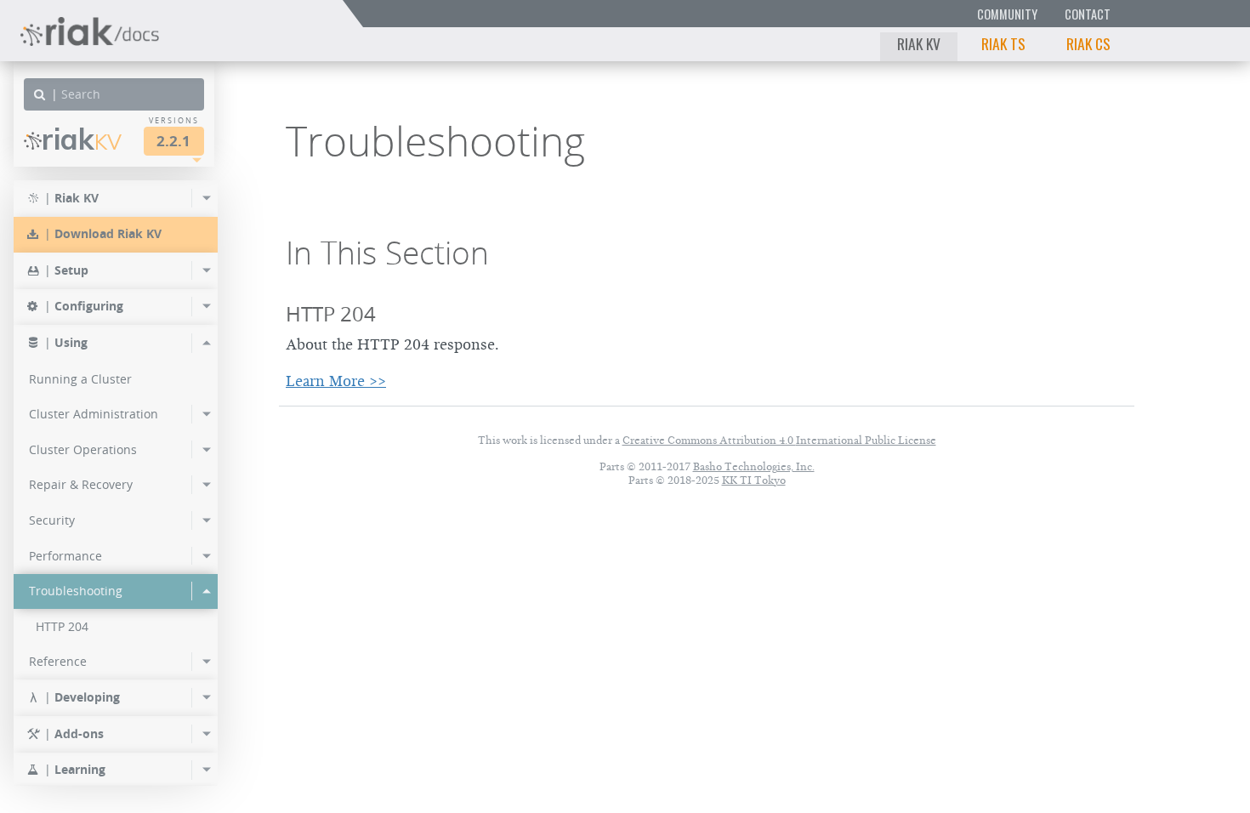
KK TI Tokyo (754, 480)
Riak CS (1088, 43)
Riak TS (1003, 43)
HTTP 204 (331, 313)
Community (1007, 14)
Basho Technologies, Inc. (754, 466)
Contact (1088, 14)
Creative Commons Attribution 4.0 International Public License (779, 440)
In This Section (387, 252)
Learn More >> (336, 380)
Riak (82, 139)
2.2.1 (173, 141)
